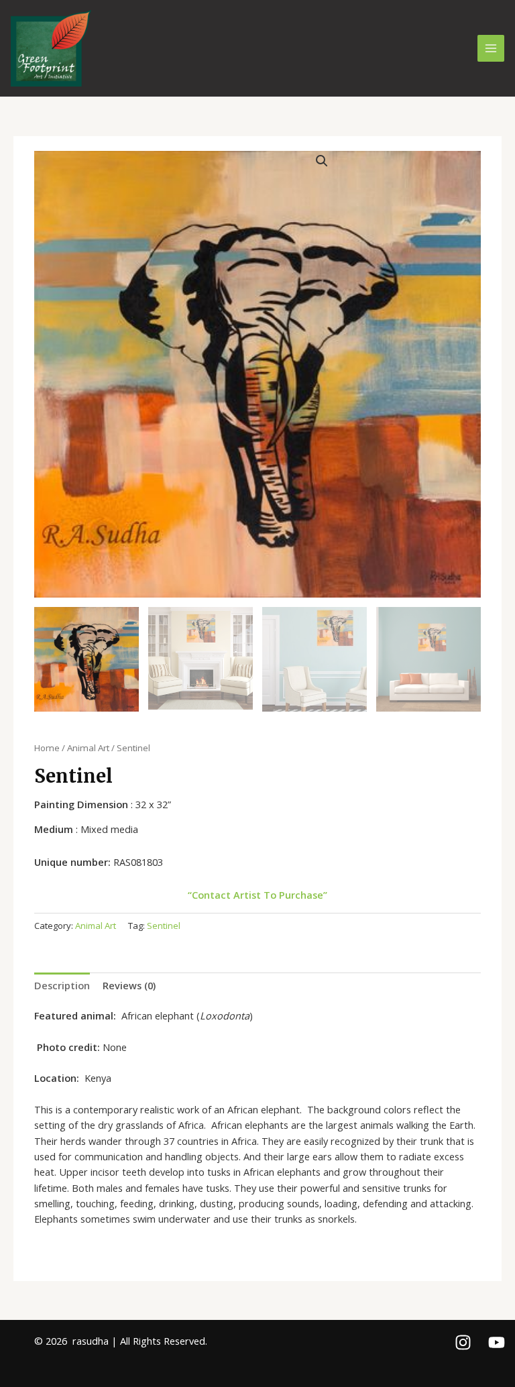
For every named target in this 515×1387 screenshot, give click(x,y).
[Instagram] (463, 1342)
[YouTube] (496, 1342)
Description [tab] (62, 985)
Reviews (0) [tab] (129, 985)
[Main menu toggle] (490, 48)
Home (47, 748)
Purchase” (303, 894)
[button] (322, 161)
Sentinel (163, 926)
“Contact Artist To (232, 894)
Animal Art (88, 748)
